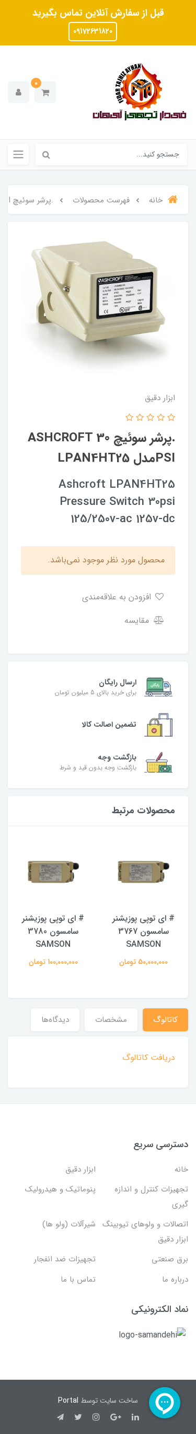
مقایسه (138, 620)
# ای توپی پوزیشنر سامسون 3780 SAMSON (53, 931)
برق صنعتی (170, 1259)
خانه (181, 1169)
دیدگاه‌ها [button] (55, 1020)
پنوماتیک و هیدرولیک (60, 1189)
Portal (68, 1400)
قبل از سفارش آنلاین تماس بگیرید (98, 13)
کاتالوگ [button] (165, 1020)
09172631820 (92, 31)
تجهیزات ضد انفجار (65, 1259)
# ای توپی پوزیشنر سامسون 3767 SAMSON (143, 931)
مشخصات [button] (111, 1020)
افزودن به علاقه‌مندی (118, 597)
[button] (45, 92)
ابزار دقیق (80, 1169)
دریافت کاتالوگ (148, 1057)
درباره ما (175, 1279)
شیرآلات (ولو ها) (69, 1224)
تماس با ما (78, 1279)
